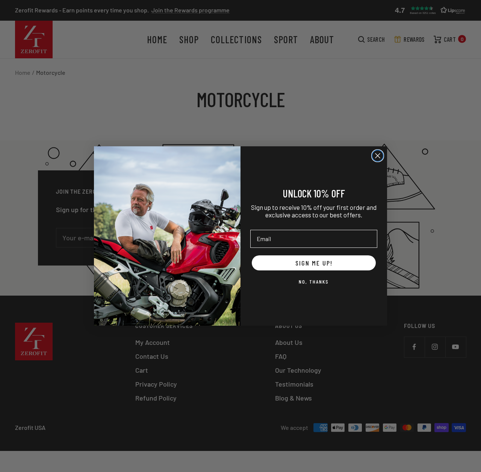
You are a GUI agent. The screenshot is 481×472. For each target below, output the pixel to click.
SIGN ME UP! (314, 263)
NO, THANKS (314, 281)
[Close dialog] (377, 155)
